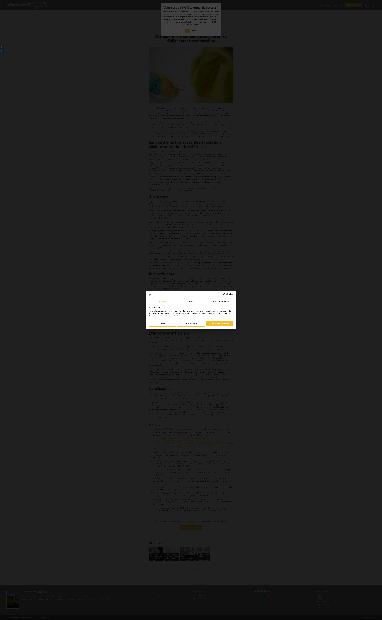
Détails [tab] (191, 301)
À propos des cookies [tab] (221, 301)
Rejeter (162, 324)
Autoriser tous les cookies (219, 324)
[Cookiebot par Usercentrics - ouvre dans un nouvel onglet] (225, 294)
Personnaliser (190, 324)
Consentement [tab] (161, 301)
